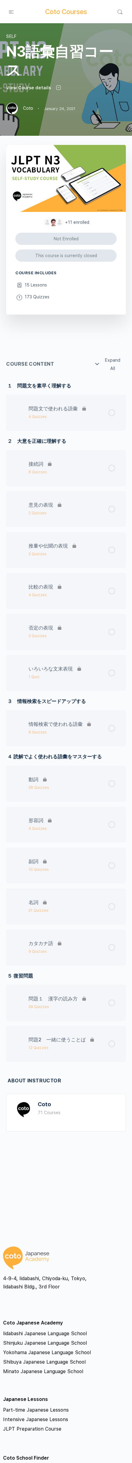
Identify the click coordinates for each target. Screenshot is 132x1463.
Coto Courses (66, 12)
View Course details (29, 88)
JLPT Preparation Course (32, 1429)
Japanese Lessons (25, 1399)
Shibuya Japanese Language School (44, 1362)
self (11, 36)
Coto (44, 1104)
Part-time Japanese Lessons (36, 1410)
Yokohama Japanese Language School (47, 1352)
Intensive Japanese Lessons (35, 1419)
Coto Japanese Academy (33, 1323)
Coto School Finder (26, 1458)
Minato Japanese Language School (43, 1371)
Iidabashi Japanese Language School (45, 1333)
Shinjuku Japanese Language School (45, 1343)
